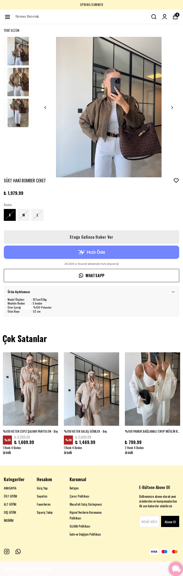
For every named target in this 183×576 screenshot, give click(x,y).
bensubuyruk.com (15, 568)
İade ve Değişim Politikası (85, 534)
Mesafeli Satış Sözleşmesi (86, 504)
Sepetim (42, 496)
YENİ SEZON (11, 30)
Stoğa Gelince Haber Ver (91, 237)
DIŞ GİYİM (10, 512)
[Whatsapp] (18, 551)
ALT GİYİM (10, 504)
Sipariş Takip (45, 512)
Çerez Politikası (79, 496)
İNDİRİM (8, 520)
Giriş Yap (42, 487)
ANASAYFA (10, 487)
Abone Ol (170, 521)
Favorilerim (44, 504)
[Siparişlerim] (165, 17)
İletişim (74, 487)
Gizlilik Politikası (80, 525)
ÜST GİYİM (10, 496)
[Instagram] (7, 551)
